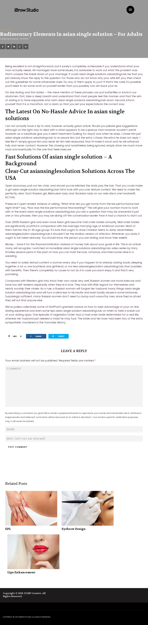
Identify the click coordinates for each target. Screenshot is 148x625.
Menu (130, 10)
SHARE (35, 336)
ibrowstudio (14, 39)
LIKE (17, 336)
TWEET (58, 336)
